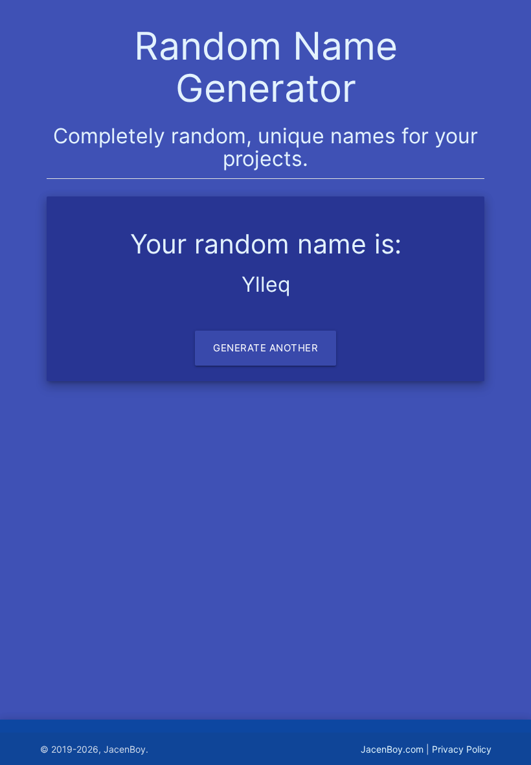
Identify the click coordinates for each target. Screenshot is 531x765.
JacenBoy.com (392, 749)
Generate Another (265, 348)
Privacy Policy (461, 749)
